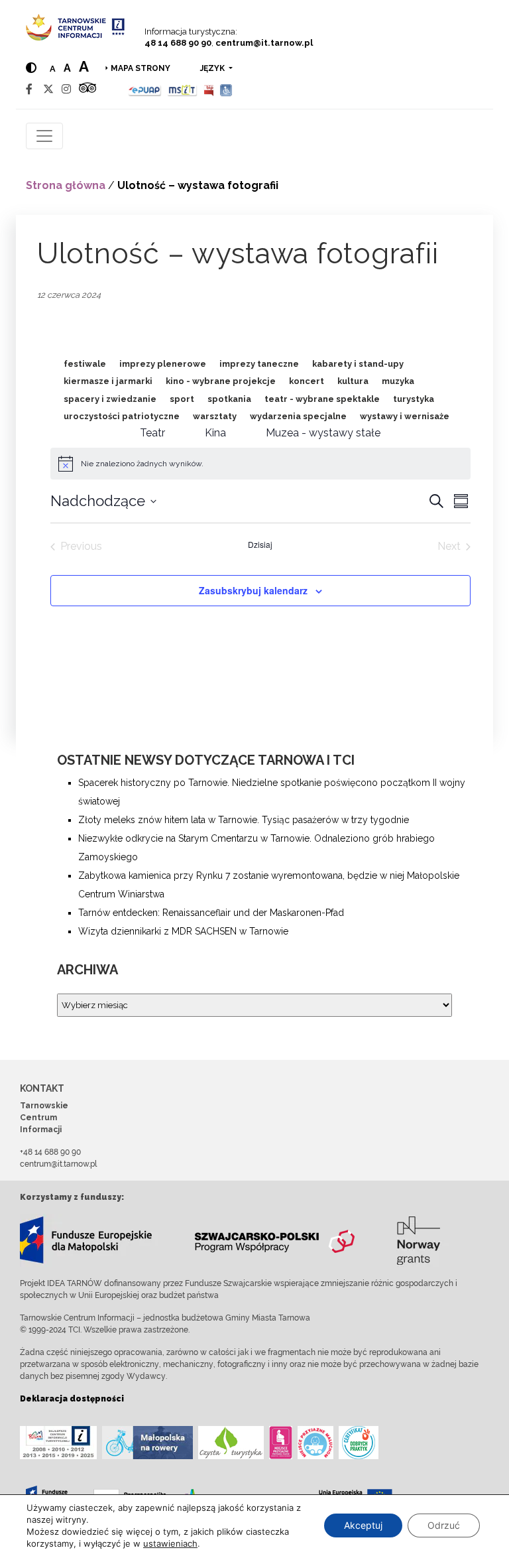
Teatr (152, 432)
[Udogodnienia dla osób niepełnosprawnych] (226, 89)
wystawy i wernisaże (404, 416)
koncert (306, 381)
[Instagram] (66, 89)
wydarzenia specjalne (298, 416)
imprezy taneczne (259, 364)
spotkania (229, 399)
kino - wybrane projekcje (221, 381)
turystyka (413, 399)
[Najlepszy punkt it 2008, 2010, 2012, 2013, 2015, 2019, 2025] (58, 1442)
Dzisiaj (260, 544)
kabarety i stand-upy (358, 364)
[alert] (142, 464)
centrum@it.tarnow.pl (264, 43)
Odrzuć (443, 1525)
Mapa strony (140, 68)
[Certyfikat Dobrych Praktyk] (358, 1442)
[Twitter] (48, 89)
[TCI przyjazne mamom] (280, 1442)
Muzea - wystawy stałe (323, 432)
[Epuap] (145, 89)
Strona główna (65, 185)
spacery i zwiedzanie (110, 399)
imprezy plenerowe (162, 364)
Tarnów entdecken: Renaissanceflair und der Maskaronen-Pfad (211, 912)
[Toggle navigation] (44, 136)
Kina (215, 432)
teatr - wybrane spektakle (322, 399)
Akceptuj (363, 1525)
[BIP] (209, 89)
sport (182, 399)
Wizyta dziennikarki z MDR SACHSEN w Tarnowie (183, 931)
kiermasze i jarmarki (108, 381)
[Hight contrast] (31, 68)
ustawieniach (170, 1543)
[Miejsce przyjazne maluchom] (315, 1442)
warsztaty (215, 416)
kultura (352, 381)
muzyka (398, 381)
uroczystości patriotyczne (122, 416)
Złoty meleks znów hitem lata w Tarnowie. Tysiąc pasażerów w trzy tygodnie (243, 819)
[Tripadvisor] (87, 89)
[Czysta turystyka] (231, 1442)
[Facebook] (29, 89)
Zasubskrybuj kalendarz (253, 590)
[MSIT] (182, 89)
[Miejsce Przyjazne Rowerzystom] (147, 1442)
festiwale (85, 364)
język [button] (213, 68)
